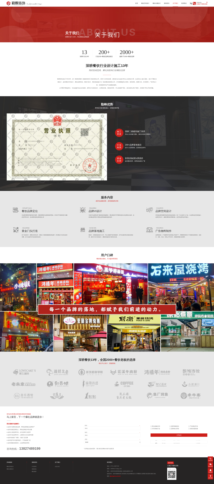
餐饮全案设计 (157, 3)
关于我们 (175, 3)
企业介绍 (57, 466)
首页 (136, 3)
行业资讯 (34, 466)
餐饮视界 (34, 471)
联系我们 (184, 3)
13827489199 (201, 4)
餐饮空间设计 (145, 3)
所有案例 (9, 462)
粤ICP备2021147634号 (115, 476)
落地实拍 (34, 469)
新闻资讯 (166, 3)
